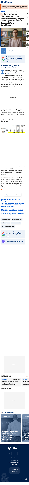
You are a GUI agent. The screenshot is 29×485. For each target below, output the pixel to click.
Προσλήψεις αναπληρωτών (8, 226)
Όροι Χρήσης (14, 458)
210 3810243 (14, 471)
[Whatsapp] (27, 42)
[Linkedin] (27, 33)
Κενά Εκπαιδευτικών (17, 219)
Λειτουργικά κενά (16, 223)
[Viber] (27, 38)
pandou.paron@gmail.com (13, 73)
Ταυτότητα (14, 464)
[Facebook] (27, 24)
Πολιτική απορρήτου (14, 462)
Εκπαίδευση (4, 11)
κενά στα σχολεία (5, 223)
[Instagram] (14, 453)
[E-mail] (27, 47)
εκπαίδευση (8, 412)
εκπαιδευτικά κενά (6, 219)
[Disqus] (14, 266)
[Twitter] (27, 28)
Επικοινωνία (14, 460)
